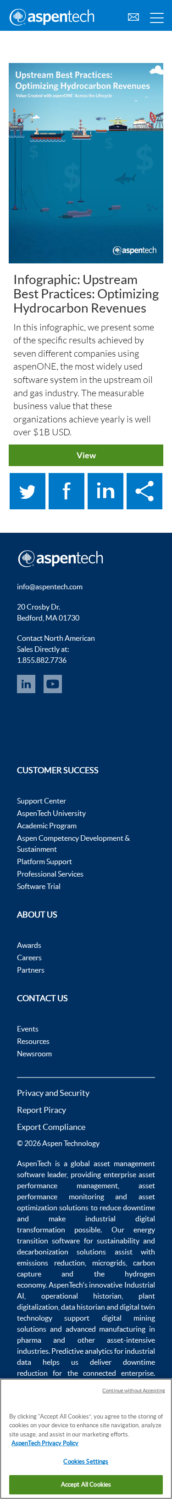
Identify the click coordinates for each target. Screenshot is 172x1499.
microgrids (109, 1263)
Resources (33, 1041)
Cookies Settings (85, 1461)
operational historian (81, 1296)
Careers (29, 957)
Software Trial (39, 886)
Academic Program (47, 825)
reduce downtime (127, 1207)
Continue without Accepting (133, 1390)
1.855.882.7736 (42, 660)
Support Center (41, 801)
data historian (83, 1307)
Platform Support (44, 861)
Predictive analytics (82, 1351)
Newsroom (34, 1053)
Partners (30, 970)
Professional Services (50, 874)
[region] (86, 1439)
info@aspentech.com (50, 586)
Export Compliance (51, 1127)
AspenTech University (51, 813)
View (86, 455)
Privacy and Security (53, 1093)
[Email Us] (133, 16)
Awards (29, 945)
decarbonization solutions (61, 1252)
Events (28, 1029)
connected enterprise (118, 1373)
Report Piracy (41, 1110)
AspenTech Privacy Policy (44, 1443)
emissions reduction (51, 1263)
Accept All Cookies (86, 1484)
